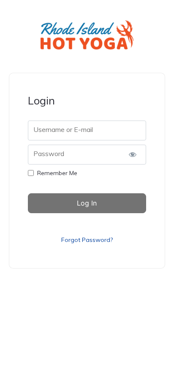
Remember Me (57, 173)
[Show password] (133, 155)
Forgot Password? (87, 240)
